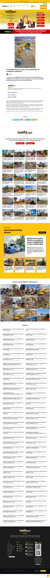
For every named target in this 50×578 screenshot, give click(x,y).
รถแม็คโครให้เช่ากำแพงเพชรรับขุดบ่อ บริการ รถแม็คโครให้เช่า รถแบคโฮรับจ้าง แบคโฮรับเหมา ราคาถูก (36, 369)
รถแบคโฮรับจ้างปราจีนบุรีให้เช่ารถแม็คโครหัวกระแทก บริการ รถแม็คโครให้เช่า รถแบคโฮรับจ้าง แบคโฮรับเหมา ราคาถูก (13, 364)
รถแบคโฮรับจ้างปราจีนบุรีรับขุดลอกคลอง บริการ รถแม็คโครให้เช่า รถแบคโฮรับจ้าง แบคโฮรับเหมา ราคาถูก (13, 521)
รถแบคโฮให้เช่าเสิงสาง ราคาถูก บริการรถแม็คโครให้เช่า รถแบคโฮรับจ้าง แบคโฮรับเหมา (36, 452)
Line (10, 27)
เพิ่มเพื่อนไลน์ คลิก (20, 546)
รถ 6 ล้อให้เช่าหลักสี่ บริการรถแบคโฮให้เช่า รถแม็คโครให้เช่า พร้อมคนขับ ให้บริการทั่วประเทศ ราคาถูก (13, 438)
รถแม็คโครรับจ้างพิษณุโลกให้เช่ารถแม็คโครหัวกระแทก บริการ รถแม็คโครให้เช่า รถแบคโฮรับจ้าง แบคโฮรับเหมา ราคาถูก (36, 521)
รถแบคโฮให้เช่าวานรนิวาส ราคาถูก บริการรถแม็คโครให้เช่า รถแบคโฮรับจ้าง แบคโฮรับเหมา (36, 477)
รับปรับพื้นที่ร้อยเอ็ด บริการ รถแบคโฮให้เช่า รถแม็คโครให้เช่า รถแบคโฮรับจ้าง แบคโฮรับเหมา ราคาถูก (36, 384)
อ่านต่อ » (28, 254)
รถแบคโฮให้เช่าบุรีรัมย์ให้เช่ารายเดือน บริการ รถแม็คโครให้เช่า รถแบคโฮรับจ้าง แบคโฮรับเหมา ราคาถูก (42, 219)
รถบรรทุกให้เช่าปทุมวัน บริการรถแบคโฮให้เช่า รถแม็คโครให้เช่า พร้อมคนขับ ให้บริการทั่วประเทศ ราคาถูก (30, 548)
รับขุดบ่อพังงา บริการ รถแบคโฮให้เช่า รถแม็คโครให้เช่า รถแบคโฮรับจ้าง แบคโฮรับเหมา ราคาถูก (36, 442)
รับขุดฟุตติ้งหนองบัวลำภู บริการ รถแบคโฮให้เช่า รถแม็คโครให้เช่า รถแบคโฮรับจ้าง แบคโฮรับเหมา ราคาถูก (7, 207)
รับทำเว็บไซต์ (16, 570)
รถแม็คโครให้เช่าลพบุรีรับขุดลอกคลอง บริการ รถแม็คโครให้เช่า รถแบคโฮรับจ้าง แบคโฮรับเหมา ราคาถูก (19, 159)
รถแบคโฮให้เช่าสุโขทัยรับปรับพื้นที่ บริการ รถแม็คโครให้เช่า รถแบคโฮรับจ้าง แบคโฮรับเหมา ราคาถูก (13, 403)
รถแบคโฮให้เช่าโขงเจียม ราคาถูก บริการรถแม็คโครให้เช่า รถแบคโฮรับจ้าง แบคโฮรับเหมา (36, 511)
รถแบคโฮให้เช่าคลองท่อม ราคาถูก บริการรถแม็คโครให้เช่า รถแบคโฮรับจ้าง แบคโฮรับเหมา (13, 354)
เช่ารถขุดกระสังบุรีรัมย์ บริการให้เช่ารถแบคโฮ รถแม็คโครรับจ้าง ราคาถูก (36, 330)
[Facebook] (15, 120)
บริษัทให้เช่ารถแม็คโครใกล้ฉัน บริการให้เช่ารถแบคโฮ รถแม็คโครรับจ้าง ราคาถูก (36, 403)
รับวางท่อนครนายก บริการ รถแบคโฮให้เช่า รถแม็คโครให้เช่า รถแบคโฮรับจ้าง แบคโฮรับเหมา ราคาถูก (13, 428)
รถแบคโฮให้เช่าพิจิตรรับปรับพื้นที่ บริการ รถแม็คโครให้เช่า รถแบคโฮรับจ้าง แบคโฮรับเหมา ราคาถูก (36, 462)
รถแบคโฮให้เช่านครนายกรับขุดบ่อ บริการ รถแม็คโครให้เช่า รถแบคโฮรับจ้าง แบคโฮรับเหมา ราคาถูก (36, 496)
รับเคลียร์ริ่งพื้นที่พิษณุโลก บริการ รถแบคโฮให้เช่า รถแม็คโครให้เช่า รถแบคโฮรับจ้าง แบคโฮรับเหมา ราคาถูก (36, 374)
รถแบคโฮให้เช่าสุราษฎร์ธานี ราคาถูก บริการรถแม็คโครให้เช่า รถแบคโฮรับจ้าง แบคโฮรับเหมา (36, 344)
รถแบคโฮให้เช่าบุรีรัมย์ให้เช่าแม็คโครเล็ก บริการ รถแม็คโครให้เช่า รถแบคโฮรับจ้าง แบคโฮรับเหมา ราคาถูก (36, 423)
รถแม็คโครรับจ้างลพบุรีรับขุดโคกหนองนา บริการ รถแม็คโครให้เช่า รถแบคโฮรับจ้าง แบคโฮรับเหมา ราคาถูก (30, 159)
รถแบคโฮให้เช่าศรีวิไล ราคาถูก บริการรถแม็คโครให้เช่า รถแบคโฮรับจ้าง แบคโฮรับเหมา (30, 544)
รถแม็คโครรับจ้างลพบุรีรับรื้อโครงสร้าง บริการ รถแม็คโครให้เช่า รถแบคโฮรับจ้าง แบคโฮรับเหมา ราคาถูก (13, 462)
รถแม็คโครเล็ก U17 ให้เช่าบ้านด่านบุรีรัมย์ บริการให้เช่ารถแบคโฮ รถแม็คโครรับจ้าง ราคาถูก (36, 359)
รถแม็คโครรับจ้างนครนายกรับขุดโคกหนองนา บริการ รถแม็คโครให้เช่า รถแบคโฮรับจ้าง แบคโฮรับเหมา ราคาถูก (36, 467)
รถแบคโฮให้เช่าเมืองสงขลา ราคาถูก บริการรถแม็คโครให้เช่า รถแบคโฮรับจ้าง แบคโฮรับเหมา (13, 330)
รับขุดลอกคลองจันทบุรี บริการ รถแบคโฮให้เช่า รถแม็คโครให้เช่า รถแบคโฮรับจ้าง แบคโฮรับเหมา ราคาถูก (36, 418)
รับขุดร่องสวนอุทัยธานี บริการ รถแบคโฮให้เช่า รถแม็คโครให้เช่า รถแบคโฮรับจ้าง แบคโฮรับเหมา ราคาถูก (30, 219)
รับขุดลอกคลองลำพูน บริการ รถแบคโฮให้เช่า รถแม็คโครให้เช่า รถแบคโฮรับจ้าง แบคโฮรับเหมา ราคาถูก (7, 171)
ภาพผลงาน (14, 5)
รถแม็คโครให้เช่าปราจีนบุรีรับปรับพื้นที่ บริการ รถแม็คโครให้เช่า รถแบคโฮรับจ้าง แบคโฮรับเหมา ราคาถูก (30, 555)
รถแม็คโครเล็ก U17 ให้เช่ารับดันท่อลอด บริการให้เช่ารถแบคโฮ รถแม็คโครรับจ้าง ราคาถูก (13, 408)
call (42, 5)
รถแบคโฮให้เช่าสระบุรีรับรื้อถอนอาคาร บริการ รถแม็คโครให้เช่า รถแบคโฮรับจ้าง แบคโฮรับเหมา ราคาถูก (13, 492)
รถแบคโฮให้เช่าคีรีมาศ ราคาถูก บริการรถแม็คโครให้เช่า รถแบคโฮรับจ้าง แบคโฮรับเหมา (42, 194)
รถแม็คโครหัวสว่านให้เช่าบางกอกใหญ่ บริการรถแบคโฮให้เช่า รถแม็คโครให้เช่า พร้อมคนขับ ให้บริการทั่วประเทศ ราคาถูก (42, 171)
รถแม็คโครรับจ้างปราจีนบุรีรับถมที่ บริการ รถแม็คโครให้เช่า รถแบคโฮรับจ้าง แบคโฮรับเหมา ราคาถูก (41, 268)
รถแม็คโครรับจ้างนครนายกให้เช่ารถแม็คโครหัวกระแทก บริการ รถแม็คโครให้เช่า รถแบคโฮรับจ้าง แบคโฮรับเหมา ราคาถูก (19, 171)
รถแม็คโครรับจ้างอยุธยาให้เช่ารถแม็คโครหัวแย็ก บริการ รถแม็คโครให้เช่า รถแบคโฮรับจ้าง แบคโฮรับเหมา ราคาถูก (19, 183)
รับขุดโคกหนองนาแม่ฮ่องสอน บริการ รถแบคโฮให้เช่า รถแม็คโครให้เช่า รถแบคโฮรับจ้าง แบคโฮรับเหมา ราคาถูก (36, 379)
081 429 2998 (11, 25)
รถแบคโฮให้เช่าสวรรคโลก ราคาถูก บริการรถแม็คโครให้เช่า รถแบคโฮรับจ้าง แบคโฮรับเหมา (36, 408)
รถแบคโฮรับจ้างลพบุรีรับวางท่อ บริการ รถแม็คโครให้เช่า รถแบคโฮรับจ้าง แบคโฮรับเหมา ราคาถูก (13, 447)
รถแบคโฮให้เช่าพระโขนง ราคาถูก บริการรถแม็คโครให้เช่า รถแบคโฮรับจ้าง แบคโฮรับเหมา (36, 334)
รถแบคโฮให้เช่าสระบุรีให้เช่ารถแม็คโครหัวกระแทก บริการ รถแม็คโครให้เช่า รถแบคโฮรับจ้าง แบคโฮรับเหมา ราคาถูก (7, 195)
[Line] (13, 120)
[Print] (34, 120)
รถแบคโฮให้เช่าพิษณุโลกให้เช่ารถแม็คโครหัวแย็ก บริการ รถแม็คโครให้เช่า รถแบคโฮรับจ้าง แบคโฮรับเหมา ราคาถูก (13, 452)
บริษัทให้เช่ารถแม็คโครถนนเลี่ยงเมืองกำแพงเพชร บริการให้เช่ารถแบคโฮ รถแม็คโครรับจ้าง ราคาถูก (13, 334)
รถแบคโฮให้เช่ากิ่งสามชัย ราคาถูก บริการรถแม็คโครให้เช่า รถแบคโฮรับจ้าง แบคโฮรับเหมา (36, 492)
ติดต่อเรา (11, 6)
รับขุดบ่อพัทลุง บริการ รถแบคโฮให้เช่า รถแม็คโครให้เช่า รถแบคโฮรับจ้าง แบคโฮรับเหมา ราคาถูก (19, 268)
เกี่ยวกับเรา (26, 5)
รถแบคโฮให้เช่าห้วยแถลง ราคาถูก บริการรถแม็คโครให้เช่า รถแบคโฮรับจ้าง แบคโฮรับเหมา (7, 182)
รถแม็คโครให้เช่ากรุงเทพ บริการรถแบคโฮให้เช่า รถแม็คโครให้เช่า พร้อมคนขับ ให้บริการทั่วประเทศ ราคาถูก (36, 349)
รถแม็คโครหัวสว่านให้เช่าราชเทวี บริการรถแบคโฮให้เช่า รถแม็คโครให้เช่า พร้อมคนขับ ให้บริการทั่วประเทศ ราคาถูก (13, 442)
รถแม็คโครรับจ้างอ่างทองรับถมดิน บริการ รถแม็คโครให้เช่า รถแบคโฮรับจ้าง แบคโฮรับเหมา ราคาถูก (36, 438)
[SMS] (24, 120)
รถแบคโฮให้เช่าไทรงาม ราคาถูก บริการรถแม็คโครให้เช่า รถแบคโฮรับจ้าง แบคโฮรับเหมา (30, 551)
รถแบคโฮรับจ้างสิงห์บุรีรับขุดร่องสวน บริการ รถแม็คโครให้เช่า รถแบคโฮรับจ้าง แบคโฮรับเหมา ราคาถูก (13, 467)
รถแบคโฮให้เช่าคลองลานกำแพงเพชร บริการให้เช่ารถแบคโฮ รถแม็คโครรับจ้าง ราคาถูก (13, 472)
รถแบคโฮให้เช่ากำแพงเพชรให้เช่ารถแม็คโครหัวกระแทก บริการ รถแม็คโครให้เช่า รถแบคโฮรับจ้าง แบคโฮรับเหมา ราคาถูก (13, 388)
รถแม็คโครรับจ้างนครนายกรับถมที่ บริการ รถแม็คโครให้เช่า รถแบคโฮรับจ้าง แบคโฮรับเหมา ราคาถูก (36, 388)
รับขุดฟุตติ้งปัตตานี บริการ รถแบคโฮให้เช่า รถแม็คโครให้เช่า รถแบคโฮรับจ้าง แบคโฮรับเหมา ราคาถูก (36, 364)
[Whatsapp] (30, 120)
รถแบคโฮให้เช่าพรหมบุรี (10, 83)
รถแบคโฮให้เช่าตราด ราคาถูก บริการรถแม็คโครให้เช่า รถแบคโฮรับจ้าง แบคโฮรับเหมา (36, 393)
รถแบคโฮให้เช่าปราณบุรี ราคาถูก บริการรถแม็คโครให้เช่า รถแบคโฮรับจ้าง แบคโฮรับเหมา (30, 170)
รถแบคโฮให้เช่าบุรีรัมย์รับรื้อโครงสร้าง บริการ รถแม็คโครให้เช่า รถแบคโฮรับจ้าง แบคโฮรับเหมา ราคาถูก (36, 428)
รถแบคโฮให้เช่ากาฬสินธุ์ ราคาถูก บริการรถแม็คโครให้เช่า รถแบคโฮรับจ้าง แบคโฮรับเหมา (36, 506)
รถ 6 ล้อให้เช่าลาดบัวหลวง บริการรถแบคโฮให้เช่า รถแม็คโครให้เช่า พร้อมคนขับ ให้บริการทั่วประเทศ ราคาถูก (36, 413)
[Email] (26, 120)
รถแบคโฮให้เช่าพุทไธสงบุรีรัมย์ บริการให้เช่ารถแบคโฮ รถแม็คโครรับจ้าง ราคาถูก (36, 501)
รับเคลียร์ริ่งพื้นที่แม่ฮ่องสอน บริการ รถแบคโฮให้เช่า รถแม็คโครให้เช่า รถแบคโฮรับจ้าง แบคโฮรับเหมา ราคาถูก (19, 207)
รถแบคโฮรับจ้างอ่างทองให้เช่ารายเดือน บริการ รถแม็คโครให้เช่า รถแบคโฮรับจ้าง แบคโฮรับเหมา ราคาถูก (13, 477)
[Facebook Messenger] (18, 120)
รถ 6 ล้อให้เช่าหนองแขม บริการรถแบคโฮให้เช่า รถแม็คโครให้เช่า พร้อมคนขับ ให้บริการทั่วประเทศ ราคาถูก (30, 268)
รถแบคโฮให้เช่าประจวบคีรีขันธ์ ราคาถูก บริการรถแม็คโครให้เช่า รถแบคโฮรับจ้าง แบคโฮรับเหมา (36, 339)
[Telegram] (32, 120)
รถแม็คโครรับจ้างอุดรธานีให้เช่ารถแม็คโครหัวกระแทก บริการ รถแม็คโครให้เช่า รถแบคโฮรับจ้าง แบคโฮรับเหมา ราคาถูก (13, 398)
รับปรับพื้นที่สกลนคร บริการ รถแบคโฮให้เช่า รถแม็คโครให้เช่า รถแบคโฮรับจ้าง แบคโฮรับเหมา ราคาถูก (13, 457)
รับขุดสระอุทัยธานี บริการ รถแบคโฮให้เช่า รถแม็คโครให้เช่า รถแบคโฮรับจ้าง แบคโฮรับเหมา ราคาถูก (13, 359)
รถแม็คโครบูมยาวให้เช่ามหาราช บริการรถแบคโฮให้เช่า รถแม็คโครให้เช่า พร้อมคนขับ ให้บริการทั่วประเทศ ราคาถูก (13, 423)
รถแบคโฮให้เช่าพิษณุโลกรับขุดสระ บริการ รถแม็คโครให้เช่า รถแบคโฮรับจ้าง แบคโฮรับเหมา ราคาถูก (13, 344)
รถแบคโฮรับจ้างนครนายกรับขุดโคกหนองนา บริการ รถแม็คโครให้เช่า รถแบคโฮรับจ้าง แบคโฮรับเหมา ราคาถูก (36, 398)
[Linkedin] (28, 120)
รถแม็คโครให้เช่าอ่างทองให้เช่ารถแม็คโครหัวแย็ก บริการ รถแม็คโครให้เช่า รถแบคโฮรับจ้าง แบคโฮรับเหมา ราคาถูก (36, 487)
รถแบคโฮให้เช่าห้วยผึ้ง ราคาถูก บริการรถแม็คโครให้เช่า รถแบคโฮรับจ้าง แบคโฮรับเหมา (13, 349)
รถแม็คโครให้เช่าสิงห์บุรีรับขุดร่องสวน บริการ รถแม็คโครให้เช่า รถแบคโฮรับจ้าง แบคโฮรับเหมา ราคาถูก (13, 339)
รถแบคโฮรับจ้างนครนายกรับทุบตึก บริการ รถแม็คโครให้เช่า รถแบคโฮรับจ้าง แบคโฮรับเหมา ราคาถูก (42, 206)
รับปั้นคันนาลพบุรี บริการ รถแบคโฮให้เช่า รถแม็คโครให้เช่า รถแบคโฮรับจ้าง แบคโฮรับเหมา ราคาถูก (13, 482)
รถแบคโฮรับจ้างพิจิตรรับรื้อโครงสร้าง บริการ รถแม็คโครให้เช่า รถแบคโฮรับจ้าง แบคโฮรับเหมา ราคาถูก (36, 482)
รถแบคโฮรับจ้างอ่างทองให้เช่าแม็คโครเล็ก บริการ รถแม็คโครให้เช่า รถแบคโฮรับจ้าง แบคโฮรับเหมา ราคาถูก (36, 447)
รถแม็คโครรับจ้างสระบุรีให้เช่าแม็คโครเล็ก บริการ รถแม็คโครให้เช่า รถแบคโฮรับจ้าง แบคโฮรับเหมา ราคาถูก (13, 384)
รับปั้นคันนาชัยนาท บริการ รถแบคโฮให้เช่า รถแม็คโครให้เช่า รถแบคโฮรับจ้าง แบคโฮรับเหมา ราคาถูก (13, 369)
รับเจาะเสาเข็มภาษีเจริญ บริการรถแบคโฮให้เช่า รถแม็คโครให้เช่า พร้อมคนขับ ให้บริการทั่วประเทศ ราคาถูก (13, 511)
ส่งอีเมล (19, 550)
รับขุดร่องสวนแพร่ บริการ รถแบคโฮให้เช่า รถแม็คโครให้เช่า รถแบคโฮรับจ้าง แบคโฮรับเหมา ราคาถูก (13, 374)
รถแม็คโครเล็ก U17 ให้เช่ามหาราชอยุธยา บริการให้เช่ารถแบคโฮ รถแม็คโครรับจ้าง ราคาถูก (19, 194)
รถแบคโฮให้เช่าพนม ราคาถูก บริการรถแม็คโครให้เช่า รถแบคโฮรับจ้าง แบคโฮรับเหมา (30, 194)
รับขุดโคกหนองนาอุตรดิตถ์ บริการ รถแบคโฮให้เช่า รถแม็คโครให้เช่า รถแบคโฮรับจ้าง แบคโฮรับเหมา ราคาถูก (7, 159)
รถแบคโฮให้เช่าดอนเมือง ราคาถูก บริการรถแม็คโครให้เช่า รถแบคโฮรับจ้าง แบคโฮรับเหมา (36, 354)
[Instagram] (22, 120)
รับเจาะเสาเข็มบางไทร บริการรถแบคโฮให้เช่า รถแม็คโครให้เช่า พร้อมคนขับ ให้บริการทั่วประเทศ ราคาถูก (41, 183)
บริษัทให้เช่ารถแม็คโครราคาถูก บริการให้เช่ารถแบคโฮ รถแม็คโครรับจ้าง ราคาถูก (13, 413)
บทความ (14, 6)
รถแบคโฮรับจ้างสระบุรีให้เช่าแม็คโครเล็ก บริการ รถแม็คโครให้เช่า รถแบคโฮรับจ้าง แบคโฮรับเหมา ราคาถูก (7, 219)
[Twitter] (20, 120)
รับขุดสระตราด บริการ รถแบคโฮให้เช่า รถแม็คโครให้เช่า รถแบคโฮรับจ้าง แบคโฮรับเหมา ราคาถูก (30, 182)
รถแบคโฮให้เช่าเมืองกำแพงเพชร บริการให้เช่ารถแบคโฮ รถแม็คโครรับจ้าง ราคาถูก (13, 433)
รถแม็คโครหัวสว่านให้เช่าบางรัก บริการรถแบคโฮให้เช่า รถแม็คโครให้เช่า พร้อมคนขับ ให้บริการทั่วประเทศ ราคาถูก (8, 269)
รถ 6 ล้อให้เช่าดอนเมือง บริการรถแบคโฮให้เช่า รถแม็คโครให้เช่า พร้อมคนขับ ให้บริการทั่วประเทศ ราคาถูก (35, 516)
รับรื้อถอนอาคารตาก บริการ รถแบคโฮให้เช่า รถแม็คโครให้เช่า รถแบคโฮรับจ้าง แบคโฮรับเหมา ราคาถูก (13, 501)
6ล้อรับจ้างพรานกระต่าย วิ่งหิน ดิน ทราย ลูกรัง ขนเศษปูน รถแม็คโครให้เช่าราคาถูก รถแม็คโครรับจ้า (35, 241)
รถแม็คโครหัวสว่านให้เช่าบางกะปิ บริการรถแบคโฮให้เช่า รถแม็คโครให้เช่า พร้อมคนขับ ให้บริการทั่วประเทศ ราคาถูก (13, 418)
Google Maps (23, 5)
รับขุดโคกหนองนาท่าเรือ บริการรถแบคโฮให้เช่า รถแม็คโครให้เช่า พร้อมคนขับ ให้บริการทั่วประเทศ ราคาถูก (30, 207)
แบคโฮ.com (10, 87)
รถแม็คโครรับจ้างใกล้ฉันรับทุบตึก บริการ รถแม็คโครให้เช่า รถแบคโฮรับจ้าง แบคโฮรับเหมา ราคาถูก (13, 393)
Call (10, 23)
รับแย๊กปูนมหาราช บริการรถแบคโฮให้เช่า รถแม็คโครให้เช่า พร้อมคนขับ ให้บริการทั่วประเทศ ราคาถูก (42, 158)
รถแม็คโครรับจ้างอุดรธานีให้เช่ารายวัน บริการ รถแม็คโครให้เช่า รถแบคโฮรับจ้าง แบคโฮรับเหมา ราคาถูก (36, 457)
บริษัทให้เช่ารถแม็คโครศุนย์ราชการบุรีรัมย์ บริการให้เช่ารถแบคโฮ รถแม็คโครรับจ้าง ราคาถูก (36, 472)
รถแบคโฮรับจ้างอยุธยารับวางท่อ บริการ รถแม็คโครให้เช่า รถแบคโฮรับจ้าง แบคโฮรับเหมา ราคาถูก (13, 487)
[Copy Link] (37, 120)
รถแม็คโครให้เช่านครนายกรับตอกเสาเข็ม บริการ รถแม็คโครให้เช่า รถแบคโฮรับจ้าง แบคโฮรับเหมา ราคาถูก (36, 433)
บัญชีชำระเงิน (18, 5)
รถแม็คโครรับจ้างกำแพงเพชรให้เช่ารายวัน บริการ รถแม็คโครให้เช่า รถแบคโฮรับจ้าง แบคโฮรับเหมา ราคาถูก (13, 516)
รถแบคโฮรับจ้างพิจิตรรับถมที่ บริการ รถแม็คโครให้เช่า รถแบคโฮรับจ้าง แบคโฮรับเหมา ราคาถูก (13, 496)
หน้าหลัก (11, 5)
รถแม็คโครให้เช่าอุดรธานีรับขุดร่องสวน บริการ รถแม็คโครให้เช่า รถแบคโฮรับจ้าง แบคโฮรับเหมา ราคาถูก (19, 219)
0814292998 (12, 28)
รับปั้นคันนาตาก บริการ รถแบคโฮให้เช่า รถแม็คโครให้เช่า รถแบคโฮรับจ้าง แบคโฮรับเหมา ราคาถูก (13, 506)
